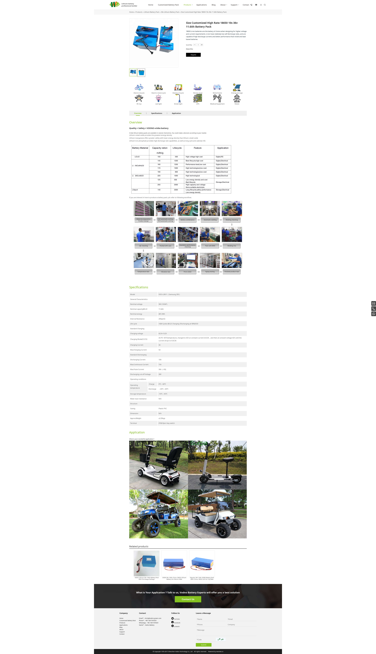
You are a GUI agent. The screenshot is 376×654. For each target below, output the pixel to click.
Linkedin (177, 626)
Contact (121, 634)
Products (122, 623)
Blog (120, 627)
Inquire (193, 55)
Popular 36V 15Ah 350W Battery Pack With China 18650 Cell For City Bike (202, 578)
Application (176, 113)
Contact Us (188, 599)
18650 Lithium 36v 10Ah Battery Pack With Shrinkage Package (147, 578)
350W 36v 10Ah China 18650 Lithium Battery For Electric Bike (174, 578)
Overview (137, 113)
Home (121, 618)
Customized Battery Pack (127, 620)
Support (122, 632)
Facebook (177, 623)
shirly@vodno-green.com (153, 618)
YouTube (177, 619)
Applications (123, 625)
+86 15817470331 (151, 620)
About (121, 629)
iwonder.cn (219, 651)
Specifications (156, 113)
